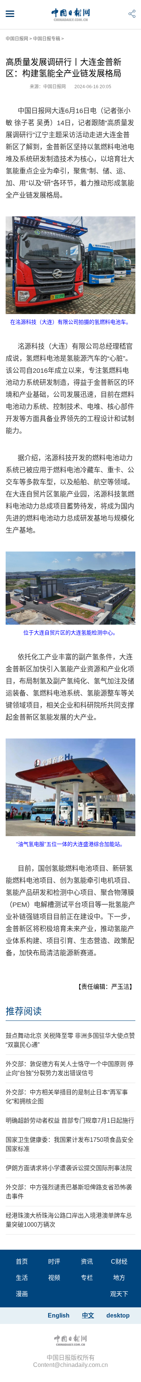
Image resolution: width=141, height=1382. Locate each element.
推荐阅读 (24, 1011)
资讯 (87, 1261)
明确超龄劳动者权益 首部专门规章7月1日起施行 (70, 1120)
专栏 (87, 1278)
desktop (118, 1315)
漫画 (22, 1294)
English (59, 1315)
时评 (54, 1261)
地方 (119, 1278)
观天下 (119, 1294)
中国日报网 (17, 38)
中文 (88, 1315)
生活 (22, 1278)
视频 (54, 1278)
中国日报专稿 (46, 38)
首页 (22, 1261)
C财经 (119, 1261)
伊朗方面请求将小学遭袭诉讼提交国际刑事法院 (69, 1168)
